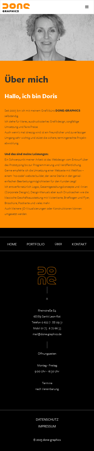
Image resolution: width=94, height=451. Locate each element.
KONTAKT (79, 244)
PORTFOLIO (35, 244)
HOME (12, 244)
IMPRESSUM (47, 426)
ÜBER (58, 244)
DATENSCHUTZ (47, 419)
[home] (15, 6)
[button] (87, 7)
